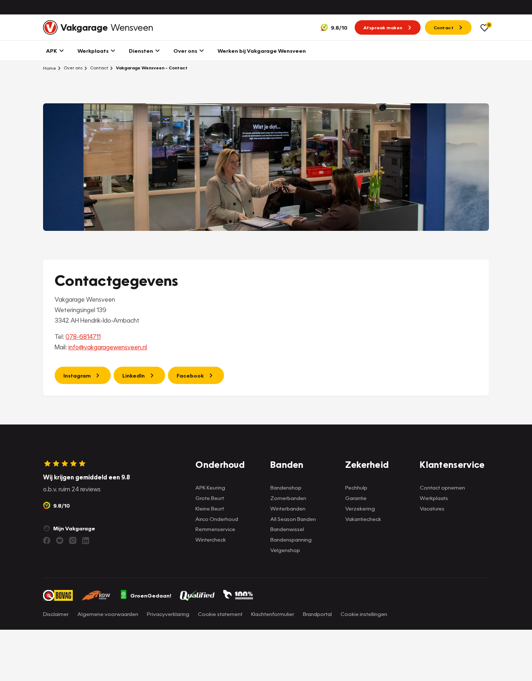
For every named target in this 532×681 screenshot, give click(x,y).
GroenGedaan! (150, 595)
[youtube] (59, 540)
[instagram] (72, 540)
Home (49, 68)
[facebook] (46, 540)
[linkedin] (85, 540)
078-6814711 (83, 336)
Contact (98, 67)
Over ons (73, 67)
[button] (266, 667)
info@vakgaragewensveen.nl (107, 347)
